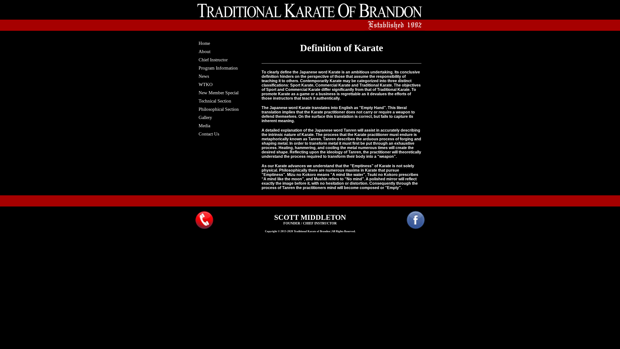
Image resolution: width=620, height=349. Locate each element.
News (204, 76)
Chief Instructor (213, 59)
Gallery (205, 117)
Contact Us (209, 133)
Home (204, 43)
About (204, 51)
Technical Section (215, 100)
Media (204, 125)
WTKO (206, 84)
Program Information (218, 68)
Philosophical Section (219, 109)
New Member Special (219, 92)
